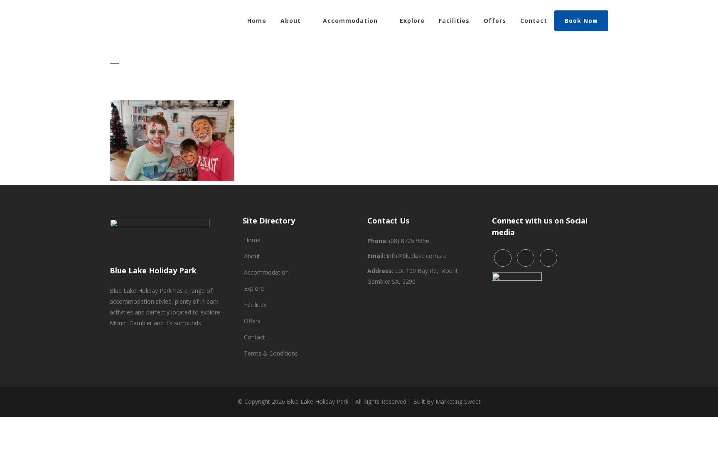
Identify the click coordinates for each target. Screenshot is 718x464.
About (252, 256)
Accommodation (266, 272)
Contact (254, 337)
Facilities (255, 305)
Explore (254, 288)
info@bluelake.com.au (416, 256)
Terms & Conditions (271, 353)
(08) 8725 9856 (409, 241)
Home (252, 240)
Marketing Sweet (458, 401)
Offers (252, 321)
